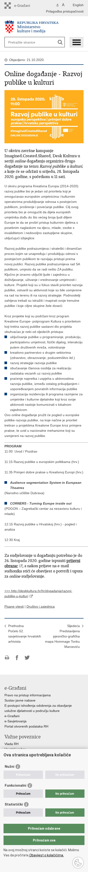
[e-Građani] (24, 5)
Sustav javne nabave (19, 700)
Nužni (9, 766)
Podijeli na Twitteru (27, 657)
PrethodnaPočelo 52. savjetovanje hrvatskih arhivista (24, 633)
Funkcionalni (15, 785)
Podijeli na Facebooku (17, 657)
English (78, 5)
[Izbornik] (76, 42)
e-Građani (11, 716)
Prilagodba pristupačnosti (65, 11)
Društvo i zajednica (41, 606)
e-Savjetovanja (15, 721)
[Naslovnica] (44, 26)
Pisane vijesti (14, 606)
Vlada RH (11, 744)
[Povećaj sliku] (44, 116)
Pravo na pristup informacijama (27, 695)
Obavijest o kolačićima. (46, 855)
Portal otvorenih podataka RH (26, 726)
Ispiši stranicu (6, 657)
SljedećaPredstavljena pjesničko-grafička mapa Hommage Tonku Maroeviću (62, 636)
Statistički (14, 804)
